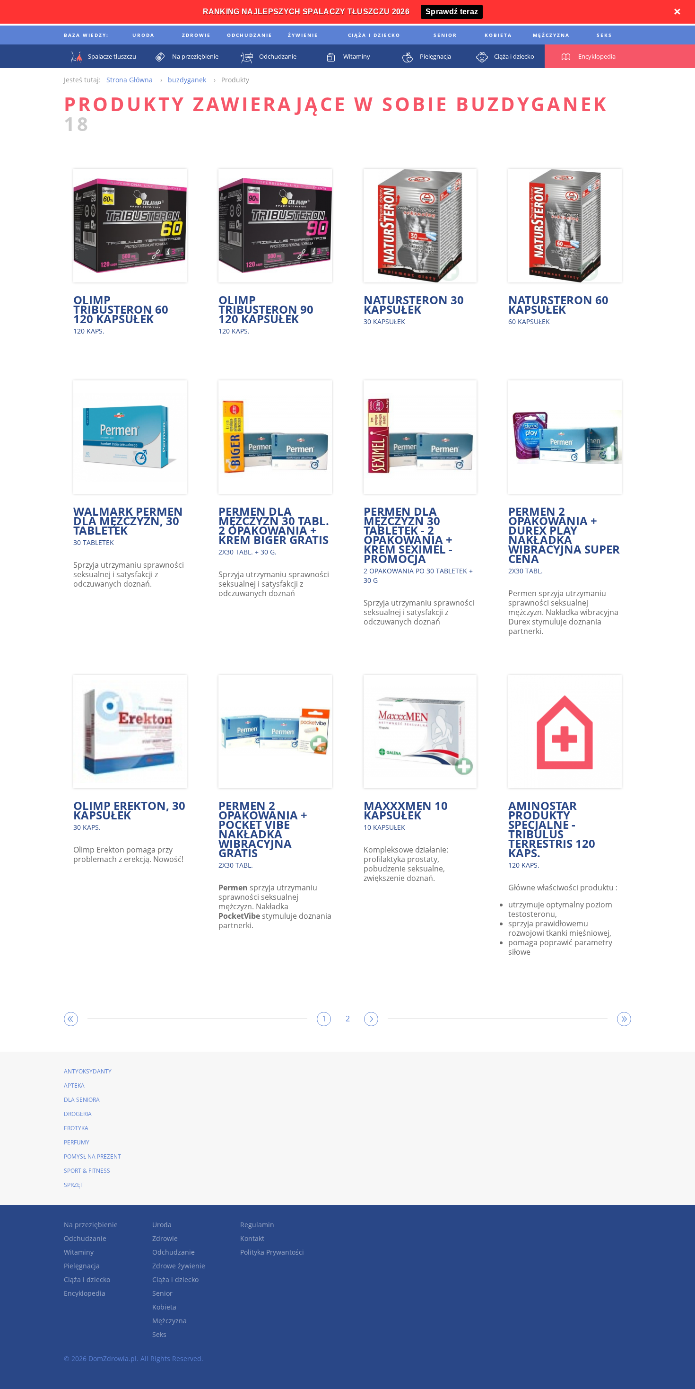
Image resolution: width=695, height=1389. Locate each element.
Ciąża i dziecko (87, 1279)
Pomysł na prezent (92, 1156)
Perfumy (76, 1142)
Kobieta (164, 1306)
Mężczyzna (169, 1320)
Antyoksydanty (88, 1071)
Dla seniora (82, 1100)
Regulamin (257, 1224)
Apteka (74, 1085)
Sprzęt (74, 1185)
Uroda (162, 1224)
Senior (162, 1293)
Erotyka (76, 1128)
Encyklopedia (84, 1293)
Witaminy (79, 1252)
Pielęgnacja (82, 1265)
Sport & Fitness (87, 1171)
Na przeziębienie (91, 1224)
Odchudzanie (85, 1238)
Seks (159, 1334)
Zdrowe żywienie (178, 1265)
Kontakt (252, 1238)
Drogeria (78, 1114)
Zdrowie (165, 1238)
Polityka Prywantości (272, 1252)
